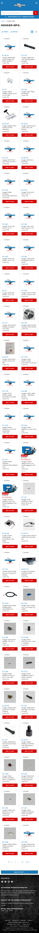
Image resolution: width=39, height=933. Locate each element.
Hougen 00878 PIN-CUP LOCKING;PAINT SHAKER (28, 59)
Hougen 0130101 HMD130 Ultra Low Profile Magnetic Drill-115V (28, 464)
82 (22, 862)
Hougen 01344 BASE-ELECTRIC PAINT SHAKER (28, 573)
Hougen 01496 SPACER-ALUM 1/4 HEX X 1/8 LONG (8, 675)
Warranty (23, 920)
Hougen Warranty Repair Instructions (18, 922)
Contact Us (15, 920)
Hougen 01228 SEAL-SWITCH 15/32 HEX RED (9, 361)
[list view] (36, 32)
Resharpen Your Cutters (13, 924)
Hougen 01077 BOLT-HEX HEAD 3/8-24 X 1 (9, 161)
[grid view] (32, 32)
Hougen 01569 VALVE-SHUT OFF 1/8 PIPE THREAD (9, 709)
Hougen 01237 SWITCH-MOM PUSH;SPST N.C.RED (9, 395)
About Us (7, 920)
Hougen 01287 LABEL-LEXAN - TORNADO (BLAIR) (28, 395)
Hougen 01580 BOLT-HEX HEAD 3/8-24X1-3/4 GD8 (28, 709)
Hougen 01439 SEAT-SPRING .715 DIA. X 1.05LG (9, 641)
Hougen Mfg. (5, 63)
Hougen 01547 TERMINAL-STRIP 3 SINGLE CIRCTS (27, 675)
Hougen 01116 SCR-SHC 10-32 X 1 (8, 227)
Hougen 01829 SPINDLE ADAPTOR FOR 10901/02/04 (27, 743)
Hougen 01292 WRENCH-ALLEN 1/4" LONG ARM (9, 429)
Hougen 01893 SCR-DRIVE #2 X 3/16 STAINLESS (8, 812)
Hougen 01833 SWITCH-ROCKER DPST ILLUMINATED (8, 777)
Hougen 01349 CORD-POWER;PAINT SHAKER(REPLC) (9, 607)
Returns (30, 920)
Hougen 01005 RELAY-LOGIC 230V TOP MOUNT (28, 127)
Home (3, 21)
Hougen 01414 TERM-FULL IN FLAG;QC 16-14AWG (28, 607)
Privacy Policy (26, 924)
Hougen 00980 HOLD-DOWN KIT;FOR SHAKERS (9, 127)
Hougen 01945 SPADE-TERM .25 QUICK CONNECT (9, 846)
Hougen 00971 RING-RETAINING (28, 92)
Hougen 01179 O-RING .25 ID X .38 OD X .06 (28, 293)
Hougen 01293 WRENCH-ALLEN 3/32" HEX (29, 429)
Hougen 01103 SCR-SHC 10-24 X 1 (27, 193)
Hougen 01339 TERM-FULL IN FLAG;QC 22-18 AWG (9, 573)
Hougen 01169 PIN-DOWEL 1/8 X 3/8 (8, 293)
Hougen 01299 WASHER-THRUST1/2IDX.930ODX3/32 (10, 464)
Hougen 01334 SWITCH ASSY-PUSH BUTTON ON (28, 537)
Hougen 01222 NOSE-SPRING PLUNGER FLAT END (9, 327)
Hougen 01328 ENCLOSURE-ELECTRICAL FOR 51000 (8, 538)
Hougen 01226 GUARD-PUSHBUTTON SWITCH (29, 326)
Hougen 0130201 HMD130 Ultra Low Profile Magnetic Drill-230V (9, 502)
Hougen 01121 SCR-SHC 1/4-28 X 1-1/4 (27, 227)
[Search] (35, 13)
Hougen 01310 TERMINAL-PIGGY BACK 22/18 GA (27, 501)
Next (27, 862)
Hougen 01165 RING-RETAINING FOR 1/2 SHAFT (28, 260)
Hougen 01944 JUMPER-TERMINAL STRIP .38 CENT (27, 812)
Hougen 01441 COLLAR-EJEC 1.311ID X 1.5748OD (28, 641)
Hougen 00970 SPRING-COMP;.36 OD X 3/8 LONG (9, 93)
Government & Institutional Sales (19, 926)
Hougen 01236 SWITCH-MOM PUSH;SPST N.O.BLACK (29, 361)
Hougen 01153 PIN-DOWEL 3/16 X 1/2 (8, 259)
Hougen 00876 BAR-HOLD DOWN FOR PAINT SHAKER (9, 59)
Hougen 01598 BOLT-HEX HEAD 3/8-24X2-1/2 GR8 (9, 743)
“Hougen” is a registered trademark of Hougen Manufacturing (19, 930)
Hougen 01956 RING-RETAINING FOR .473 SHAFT (28, 846)
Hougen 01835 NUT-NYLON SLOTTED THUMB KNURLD (28, 777)
